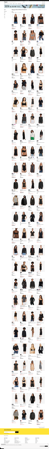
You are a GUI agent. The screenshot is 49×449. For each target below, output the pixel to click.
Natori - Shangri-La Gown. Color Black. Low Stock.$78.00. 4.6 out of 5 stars (41, 269)
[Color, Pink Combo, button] (29, 371)
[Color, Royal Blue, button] (38, 41)
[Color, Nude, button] (21, 173)
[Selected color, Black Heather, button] (28, 91)
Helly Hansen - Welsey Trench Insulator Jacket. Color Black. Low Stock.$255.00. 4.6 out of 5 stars (24, 286)
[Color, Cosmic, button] (38, 289)
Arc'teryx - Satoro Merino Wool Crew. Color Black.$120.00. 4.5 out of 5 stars (32, 401)
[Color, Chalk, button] (13, 239)
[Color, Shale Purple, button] (14, 124)
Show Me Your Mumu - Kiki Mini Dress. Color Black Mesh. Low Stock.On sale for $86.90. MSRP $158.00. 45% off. (16, 153)
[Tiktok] (6, 435)
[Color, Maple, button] (29, 256)
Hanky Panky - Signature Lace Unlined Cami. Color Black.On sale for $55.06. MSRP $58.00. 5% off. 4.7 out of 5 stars (24, 186)
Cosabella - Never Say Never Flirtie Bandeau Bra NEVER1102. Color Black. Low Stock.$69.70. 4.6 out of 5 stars (24, 71)
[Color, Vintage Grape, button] (29, 24)
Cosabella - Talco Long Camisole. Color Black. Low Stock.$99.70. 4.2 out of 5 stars (41, 302)
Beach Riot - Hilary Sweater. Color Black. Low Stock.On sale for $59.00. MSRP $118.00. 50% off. (16, 318)
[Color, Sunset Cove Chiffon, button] (13, 157)
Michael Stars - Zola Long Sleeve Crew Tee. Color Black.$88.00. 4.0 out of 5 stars (41, 286)
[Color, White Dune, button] (22, 256)
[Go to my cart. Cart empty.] (44, 2)
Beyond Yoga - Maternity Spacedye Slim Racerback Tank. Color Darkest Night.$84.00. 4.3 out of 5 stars (32, 318)
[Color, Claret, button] (39, 289)
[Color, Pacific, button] (22, 57)
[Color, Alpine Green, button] (14, 354)
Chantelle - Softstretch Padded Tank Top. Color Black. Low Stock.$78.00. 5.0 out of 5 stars (24, 170)
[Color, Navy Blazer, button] (38, 74)
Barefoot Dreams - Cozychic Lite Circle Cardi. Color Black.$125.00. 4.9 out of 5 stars (41, 351)
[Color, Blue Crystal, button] (38, 24)
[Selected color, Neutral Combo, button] (28, 371)
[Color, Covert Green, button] (38, 173)
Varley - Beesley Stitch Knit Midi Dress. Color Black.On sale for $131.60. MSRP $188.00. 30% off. (24, 401)
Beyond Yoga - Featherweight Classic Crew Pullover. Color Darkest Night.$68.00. (41, 121)
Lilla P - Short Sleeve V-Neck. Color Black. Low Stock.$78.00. (32, 236)
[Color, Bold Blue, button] (33, 157)
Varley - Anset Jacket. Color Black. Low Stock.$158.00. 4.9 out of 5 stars (32, 219)
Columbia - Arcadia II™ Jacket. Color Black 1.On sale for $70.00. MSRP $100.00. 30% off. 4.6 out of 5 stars (16, 170)
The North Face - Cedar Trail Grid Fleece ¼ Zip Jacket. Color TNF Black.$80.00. (24, 252)
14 (43, 426)
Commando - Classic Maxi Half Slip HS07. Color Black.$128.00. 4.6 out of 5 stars (24, 351)
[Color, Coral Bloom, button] (21, 420)
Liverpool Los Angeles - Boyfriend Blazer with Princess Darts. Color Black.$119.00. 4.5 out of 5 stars (32, 252)
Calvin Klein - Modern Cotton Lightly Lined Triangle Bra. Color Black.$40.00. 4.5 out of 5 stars (32, 351)
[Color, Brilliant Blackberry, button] (21, 140)
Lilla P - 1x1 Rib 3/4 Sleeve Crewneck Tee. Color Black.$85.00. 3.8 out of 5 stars (41, 153)
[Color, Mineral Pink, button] (16, 173)
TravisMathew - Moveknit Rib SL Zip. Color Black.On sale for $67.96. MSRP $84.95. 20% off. (41, 236)
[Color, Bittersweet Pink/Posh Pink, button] (29, 272)
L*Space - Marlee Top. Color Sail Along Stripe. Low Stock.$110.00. (32, 37)
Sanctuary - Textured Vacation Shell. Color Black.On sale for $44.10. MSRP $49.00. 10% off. (41, 170)
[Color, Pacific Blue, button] (21, 41)
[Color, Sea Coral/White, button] (21, 272)
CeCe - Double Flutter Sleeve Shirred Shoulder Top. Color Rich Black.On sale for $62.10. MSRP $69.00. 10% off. (24, 417)
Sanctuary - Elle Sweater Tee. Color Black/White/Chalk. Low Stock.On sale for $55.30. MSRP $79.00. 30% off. (16, 417)
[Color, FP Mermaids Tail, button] (21, 322)
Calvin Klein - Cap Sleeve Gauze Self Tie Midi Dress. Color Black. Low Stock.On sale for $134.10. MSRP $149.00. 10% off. (41, 334)
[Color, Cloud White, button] (21, 24)
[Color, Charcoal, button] (38, 57)
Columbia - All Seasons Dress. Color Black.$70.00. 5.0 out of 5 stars (16, 121)
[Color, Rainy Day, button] (14, 173)
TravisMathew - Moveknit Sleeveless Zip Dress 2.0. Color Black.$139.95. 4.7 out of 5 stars (16, 401)
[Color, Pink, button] (29, 41)
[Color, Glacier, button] (38, 256)
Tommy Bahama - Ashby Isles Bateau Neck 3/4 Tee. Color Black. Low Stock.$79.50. (32, 153)
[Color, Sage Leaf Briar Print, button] (30, 108)
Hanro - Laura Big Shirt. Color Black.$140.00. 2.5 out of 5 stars (41, 401)
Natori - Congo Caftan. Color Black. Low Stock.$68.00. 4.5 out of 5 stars (16, 269)
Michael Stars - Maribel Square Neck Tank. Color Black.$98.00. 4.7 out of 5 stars (24, 54)
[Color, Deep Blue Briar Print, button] (29, 108)
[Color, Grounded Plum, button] (22, 338)
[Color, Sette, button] (21, 74)
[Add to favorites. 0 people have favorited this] (19, 14)
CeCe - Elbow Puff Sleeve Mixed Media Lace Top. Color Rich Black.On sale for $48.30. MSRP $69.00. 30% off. (41, 104)
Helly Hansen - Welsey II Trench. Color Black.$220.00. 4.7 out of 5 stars (32, 203)
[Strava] (7, 435)
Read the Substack (27, 0)
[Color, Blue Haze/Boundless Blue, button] (31, 272)
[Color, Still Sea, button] (30, 24)
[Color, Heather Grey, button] (28, 354)
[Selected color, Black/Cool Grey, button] (20, 272)
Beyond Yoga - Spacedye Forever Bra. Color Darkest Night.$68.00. (24, 21)
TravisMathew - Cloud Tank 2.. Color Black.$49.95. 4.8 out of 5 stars (16, 252)
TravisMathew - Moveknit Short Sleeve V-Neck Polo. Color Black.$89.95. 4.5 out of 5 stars (41, 71)
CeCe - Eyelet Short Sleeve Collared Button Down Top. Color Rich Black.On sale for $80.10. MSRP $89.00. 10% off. (16, 334)
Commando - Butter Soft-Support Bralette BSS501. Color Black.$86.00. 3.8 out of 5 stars (24, 104)
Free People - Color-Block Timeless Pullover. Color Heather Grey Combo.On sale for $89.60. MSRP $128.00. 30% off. (32, 137)
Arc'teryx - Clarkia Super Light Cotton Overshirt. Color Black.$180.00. (41, 186)
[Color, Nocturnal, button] (13, 124)
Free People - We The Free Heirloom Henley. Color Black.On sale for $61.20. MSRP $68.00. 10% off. (16, 88)
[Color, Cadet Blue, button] (30, 256)
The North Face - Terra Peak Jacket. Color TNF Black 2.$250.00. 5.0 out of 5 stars (32, 417)
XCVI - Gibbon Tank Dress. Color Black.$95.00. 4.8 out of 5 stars (41, 54)
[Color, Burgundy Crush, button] (21, 256)
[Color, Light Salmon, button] (32, 157)
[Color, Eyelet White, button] (13, 108)
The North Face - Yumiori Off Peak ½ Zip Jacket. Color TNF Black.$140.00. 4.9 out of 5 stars (16, 186)
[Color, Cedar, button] (31, 57)
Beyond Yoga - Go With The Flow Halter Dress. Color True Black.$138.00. (24, 137)
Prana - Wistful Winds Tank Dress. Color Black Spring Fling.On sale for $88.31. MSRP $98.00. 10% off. (41, 384)
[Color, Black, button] (28, 41)
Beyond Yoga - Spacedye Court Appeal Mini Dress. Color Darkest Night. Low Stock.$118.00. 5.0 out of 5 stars (41, 203)
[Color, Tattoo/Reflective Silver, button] (38, 140)
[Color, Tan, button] (13, 322)
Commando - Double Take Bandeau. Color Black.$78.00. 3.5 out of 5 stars (32, 334)
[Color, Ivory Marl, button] (29, 222)
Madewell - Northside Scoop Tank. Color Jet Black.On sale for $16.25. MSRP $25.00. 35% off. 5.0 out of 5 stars (16, 21)
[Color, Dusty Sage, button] (30, 157)
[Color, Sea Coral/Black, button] (21, 371)
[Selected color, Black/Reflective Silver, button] (37, 140)
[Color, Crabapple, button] (22, 41)
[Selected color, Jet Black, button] (12, 24)
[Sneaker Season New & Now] (24, 6)
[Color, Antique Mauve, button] (13, 173)
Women (15, 12)
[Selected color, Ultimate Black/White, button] (28, 272)
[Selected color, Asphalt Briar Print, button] (28, 108)
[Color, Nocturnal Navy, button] (38, 124)
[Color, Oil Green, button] (38, 239)
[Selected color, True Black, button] (12, 108)
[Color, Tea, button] (13, 91)
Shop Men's (43, 7)
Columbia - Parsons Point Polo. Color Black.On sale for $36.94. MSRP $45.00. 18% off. (16, 302)
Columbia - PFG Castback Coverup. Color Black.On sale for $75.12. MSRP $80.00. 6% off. (32, 302)
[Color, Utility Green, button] (22, 289)
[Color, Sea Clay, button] (13, 74)
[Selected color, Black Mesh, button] (12, 157)
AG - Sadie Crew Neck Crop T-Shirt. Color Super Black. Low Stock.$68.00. (24, 219)
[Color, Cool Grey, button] (39, 24)
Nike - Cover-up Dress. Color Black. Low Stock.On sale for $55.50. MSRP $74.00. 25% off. (32, 170)
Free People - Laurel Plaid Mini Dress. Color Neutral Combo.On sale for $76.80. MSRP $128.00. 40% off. (32, 368)
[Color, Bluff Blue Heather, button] (30, 91)
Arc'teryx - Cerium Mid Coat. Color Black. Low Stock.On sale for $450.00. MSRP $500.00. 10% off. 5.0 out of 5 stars (16, 219)
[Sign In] (43, 2)
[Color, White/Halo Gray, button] (30, 272)
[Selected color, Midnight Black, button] (12, 371)
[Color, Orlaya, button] (29, 124)
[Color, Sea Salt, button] (15, 173)
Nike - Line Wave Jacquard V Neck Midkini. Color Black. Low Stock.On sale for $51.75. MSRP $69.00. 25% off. (24, 153)
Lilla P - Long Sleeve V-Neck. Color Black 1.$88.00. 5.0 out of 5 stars (41, 252)
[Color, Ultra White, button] (38, 108)
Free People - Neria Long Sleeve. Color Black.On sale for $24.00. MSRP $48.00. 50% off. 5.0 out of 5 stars (32, 21)
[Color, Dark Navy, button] (30, 74)
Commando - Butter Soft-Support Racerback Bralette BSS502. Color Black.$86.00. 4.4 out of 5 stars (41, 88)
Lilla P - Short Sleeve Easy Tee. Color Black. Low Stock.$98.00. (16, 54)
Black (20, 12)
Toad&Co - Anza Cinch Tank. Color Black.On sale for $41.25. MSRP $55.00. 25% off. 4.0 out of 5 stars (24, 37)
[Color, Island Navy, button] (31, 157)
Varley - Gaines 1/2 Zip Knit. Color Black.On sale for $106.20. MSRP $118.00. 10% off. (16, 137)
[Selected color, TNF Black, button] (28, 57)
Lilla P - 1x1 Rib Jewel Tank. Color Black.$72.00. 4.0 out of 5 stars (32, 71)
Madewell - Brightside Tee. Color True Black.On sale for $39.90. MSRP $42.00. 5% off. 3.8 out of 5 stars (16, 104)
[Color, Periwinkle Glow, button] (30, 57)
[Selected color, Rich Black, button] (37, 41)
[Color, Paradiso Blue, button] (38, 222)
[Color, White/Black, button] (22, 371)
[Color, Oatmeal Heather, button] (29, 91)
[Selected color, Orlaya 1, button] (28, 124)
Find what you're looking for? (41, 427)
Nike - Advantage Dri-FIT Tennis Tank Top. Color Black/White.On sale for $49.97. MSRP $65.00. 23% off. (24, 368)
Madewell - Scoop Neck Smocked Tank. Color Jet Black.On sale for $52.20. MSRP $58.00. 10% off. (16, 286)
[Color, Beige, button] (38, 91)
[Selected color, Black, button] (28, 24)
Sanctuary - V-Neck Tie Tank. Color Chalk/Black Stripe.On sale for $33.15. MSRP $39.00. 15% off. (16, 203)
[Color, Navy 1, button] (29, 206)
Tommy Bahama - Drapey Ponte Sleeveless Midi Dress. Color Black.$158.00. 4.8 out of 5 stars (16, 71)
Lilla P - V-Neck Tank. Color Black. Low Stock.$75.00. (16, 37)
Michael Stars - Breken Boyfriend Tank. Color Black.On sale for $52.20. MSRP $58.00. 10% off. (16, 384)
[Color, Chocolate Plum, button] (13, 24)
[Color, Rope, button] (29, 74)
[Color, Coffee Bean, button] (13, 354)
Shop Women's (39, 7)
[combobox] (15, 2)
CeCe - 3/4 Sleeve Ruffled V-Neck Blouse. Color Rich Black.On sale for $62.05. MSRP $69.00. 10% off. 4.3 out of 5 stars (16, 351)
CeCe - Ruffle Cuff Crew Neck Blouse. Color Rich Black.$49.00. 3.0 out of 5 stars (41, 37)
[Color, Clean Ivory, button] (31, 24)
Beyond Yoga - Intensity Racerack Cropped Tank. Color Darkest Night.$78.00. (32, 384)
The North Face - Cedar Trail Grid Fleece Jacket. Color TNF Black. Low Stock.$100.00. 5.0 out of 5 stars (24, 334)
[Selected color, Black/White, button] (20, 371)
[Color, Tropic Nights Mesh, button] (14, 157)
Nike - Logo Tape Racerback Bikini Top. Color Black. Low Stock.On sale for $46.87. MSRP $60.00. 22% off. (41, 21)
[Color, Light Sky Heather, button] (29, 157)
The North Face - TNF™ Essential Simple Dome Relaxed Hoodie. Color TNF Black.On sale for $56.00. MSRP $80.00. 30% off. (32, 286)
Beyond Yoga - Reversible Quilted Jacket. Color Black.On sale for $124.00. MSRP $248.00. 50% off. (24, 203)
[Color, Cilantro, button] (23, 41)
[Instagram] (4, 435)
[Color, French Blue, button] (14, 74)
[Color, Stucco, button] (38, 420)
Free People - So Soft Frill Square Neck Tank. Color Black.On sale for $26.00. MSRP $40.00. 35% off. (24, 318)
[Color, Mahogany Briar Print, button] (31, 108)
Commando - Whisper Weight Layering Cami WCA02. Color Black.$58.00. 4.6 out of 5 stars (24, 236)
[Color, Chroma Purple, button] (23, 256)
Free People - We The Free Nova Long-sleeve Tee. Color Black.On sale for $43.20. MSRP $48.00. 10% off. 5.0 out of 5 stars (24, 121)
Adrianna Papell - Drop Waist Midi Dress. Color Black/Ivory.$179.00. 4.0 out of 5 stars (41, 368)
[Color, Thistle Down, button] (13, 140)
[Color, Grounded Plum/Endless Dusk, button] (29, 57)
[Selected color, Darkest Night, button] (20, 24)
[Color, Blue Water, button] (13, 371)
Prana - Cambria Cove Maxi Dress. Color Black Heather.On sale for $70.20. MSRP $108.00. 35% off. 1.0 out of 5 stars (32, 88)
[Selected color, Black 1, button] (12, 173)
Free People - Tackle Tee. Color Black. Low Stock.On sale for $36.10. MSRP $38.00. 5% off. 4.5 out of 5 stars (24, 88)
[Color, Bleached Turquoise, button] (21, 157)
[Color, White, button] (14, 24)
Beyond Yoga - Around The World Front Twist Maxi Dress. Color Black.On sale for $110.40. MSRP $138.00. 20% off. (32, 186)
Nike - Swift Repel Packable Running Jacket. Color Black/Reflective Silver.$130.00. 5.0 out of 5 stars (41, 137)
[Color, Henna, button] (39, 256)
